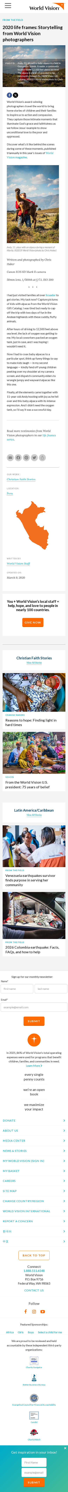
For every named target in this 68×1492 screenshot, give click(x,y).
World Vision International (26, 1211)
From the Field (13, 20)
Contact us (34, 1290)
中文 (6, 1241)
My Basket (11, 1171)
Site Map (10, 1191)
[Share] (43, 458)
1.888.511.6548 (34, 1271)
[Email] (11, 458)
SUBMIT (34, 1482)
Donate (9, 1120)
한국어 (7, 1231)
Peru (10, 493)
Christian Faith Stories (21, 479)
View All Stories (34, 662)
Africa (10, 1332)
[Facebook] (19, 458)
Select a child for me (50, 1332)
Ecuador (51, 295)
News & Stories (15, 1150)
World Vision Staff (18, 563)
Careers (9, 1180)
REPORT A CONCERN (18, 1221)
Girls (21, 1332)
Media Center (14, 1140)
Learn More (33, 1065)
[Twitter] (35, 458)
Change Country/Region (23, 1201)
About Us (10, 1130)
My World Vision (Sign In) (23, 1160)
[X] (15, 95)
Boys (31, 1332)
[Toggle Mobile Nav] (8, 5)
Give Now (33, 622)
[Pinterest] (27, 458)
